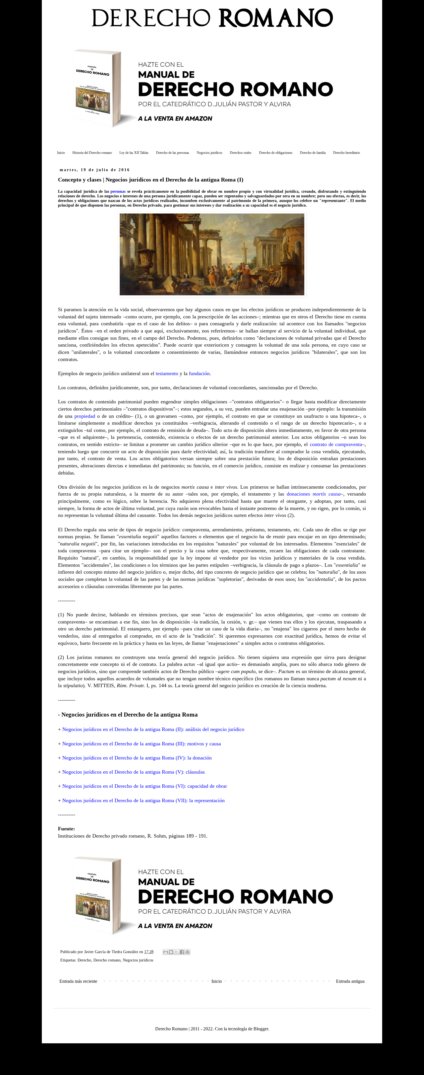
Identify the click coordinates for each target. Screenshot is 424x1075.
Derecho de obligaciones (275, 153)
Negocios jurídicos (138, 960)
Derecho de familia (313, 153)
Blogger (261, 1028)
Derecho (84, 960)
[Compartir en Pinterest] (187, 952)
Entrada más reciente (78, 981)
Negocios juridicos (209, 153)
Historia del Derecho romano (92, 153)
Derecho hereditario (346, 153)
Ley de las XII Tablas (134, 153)
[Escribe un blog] (171, 952)
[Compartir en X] (176, 952)
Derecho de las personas (172, 153)
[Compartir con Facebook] (182, 952)
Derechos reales (241, 153)
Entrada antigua (350, 981)
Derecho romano (107, 960)
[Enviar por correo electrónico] (165, 952)
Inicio (61, 153)
